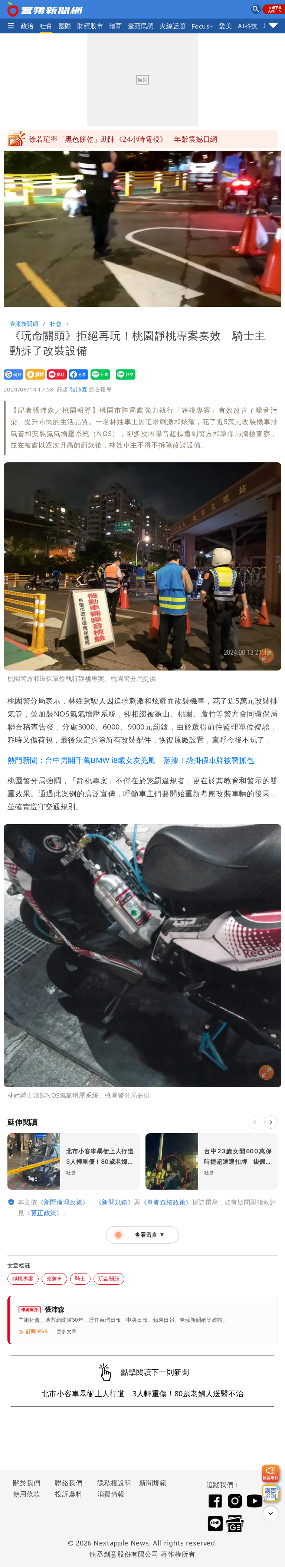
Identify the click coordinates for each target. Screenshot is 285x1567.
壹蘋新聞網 (24, 323)
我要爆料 (54, 379)
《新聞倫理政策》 (63, 1202)
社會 (46, 26)
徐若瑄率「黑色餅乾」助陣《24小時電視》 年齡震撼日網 (123, 139)
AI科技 (248, 26)
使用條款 (26, 1493)
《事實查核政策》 (166, 1202)
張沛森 (78, 389)
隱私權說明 (111, 1482)
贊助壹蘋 (32, 379)
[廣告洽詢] (270, 1493)
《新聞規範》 (114, 1202)
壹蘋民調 (141, 26)
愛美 (225, 26)
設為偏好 (11, 379)
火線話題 (173, 26)
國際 (65, 26)
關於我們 (26, 1482)
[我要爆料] (270, 1473)
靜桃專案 (23, 1278)
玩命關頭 (109, 1278)
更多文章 (67, 1331)
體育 (115, 26)
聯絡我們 (68, 1482)
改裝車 (54, 1278)
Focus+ (202, 26)
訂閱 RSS (37, 1331)
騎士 (80, 1278)
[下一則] (271, 1122)
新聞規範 (153, 1482)
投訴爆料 (68, 1493)
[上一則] (254, 1122)
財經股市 (90, 26)
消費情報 (111, 1493)
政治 (27, 26)
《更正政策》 (43, 1213)
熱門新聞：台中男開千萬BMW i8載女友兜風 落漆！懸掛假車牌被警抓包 (130, 760)
